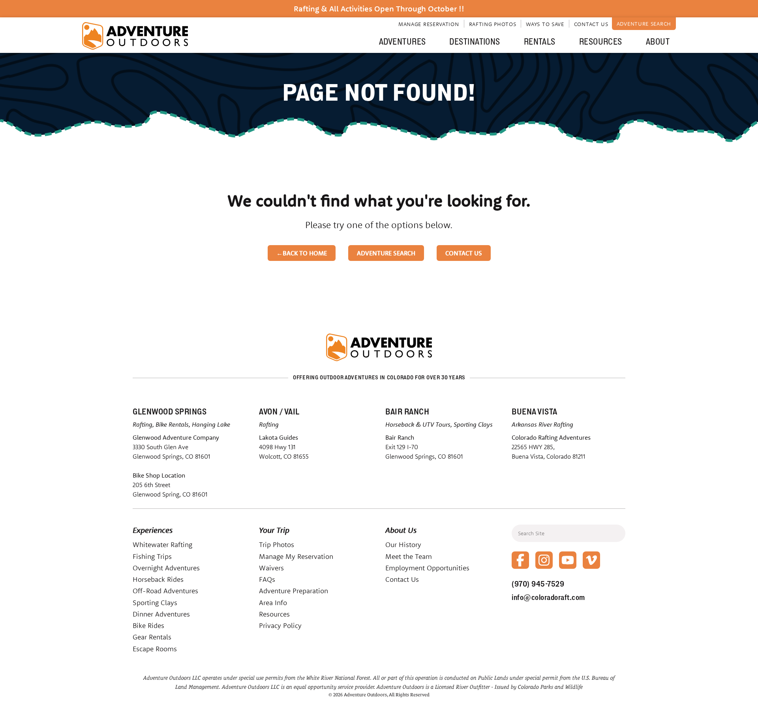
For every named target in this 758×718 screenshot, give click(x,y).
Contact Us (591, 24)
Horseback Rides (158, 579)
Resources (600, 41)
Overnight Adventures (166, 567)
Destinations (474, 41)
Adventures (402, 41)
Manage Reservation (428, 24)
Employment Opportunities (427, 567)
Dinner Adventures (161, 614)
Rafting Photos (492, 24)
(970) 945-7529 (538, 583)
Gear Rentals (152, 636)
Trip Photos (276, 544)
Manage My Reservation (296, 556)
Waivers (271, 567)
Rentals (539, 41)
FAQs (267, 579)
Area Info (273, 602)
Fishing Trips (152, 556)
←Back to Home (301, 253)
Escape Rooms (155, 648)
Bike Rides (148, 625)
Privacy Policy (280, 625)
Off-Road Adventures (165, 590)
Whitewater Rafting (162, 544)
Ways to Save (545, 24)
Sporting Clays (155, 602)
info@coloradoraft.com (548, 597)
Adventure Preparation (293, 590)
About (658, 41)
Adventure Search (644, 23)
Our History (403, 544)
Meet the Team (408, 556)
